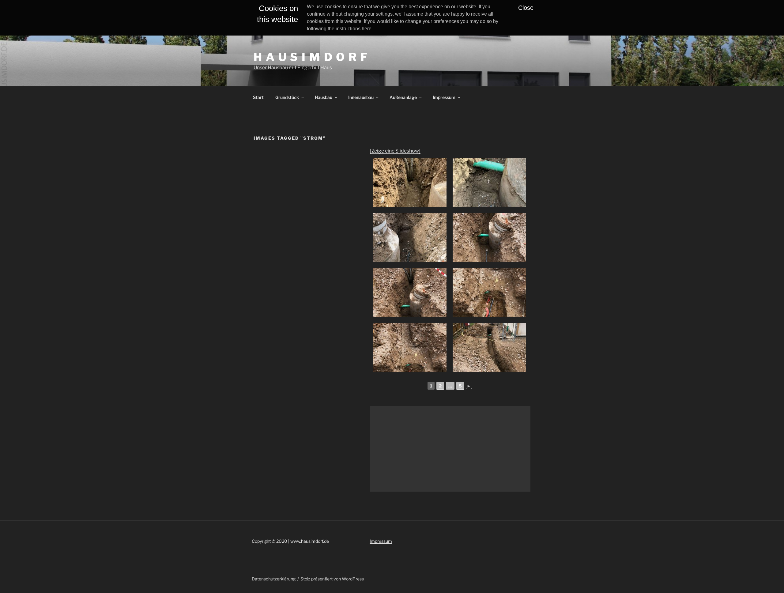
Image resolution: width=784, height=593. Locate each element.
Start (258, 97)
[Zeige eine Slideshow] (395, 151)
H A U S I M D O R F (311, 57)
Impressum (444, 97)
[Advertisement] (450, 449)
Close (525, 7)
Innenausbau (361, 97)
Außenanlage (403, 97)
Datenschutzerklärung (274, 578)
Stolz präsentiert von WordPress (332, 578)
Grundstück (287, 97)
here (366, 28)
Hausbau (323, 97)
